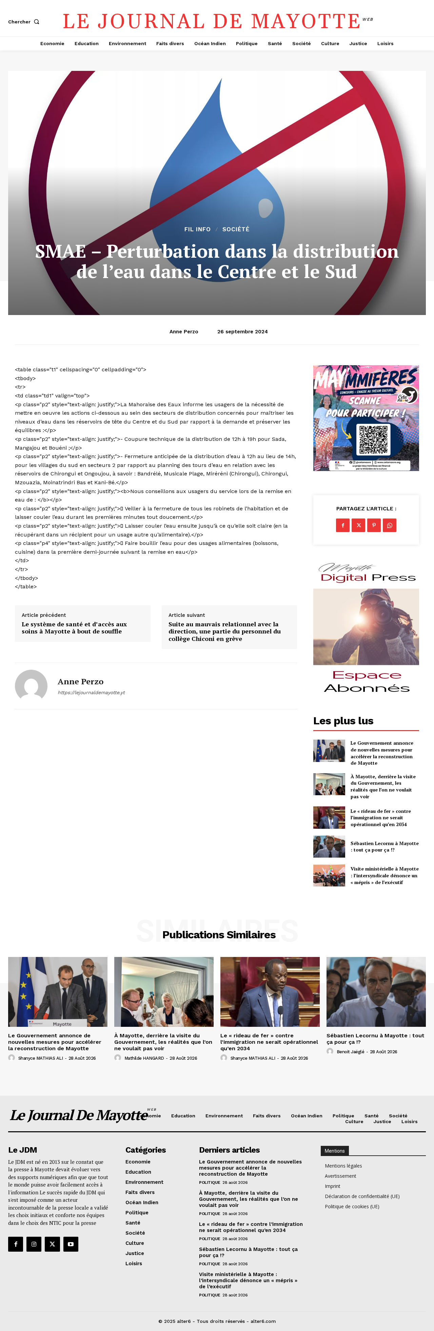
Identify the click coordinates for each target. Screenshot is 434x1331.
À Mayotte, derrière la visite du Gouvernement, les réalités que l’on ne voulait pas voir (383, 786)
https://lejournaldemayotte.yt (91, 692)
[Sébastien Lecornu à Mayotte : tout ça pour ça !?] (329, 847)
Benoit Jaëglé (350, 1051)
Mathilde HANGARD (144, 1058)
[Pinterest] (374, 525)
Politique (209, 1182)
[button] (25, 22)
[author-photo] (12, 1058)
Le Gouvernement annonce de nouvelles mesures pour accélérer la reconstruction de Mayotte (382, 753)
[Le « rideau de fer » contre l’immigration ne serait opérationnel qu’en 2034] (329, 817)
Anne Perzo (184, 332)
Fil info (197, 229)
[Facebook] (343, 525)
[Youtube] (70, 1244)
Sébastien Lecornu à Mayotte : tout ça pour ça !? (385, 846)
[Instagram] (33, 1244)
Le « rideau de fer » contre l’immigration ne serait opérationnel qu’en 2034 (381, 817)
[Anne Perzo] (31, 686)
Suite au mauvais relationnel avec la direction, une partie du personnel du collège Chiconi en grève (225, 632)
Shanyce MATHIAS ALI (40, 1058)
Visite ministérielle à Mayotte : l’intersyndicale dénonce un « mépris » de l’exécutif (385, 875)
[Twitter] (358, 525)
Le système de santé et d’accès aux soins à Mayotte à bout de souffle (74, 628)
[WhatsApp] (389, 525)
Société (236, 229)
